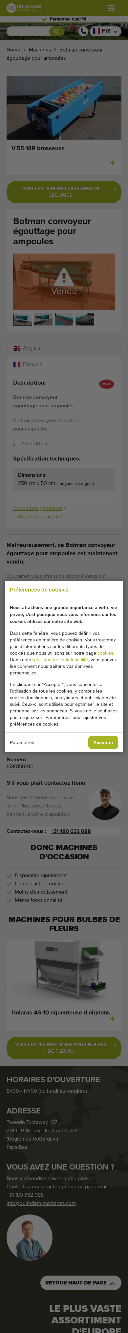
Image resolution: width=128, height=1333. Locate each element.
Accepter (103, 742)
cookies (105, 653)
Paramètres (22, 742)
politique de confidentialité (61, 659)
